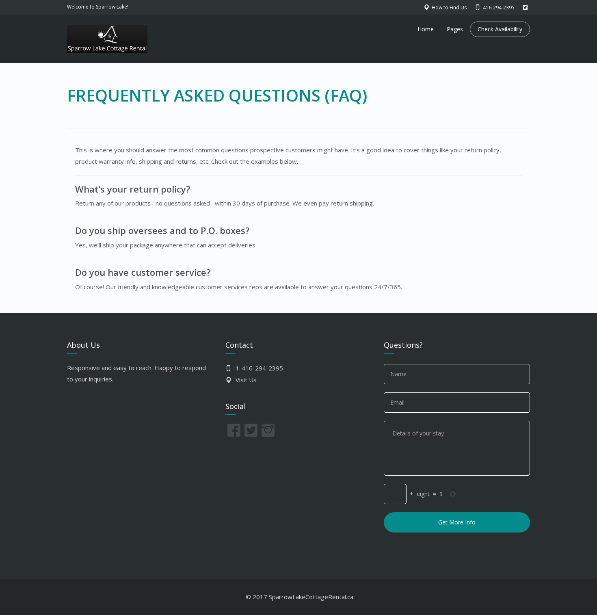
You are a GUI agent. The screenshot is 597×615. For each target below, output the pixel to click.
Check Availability (500, 29)
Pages (455, 29)
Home (425, 29)
